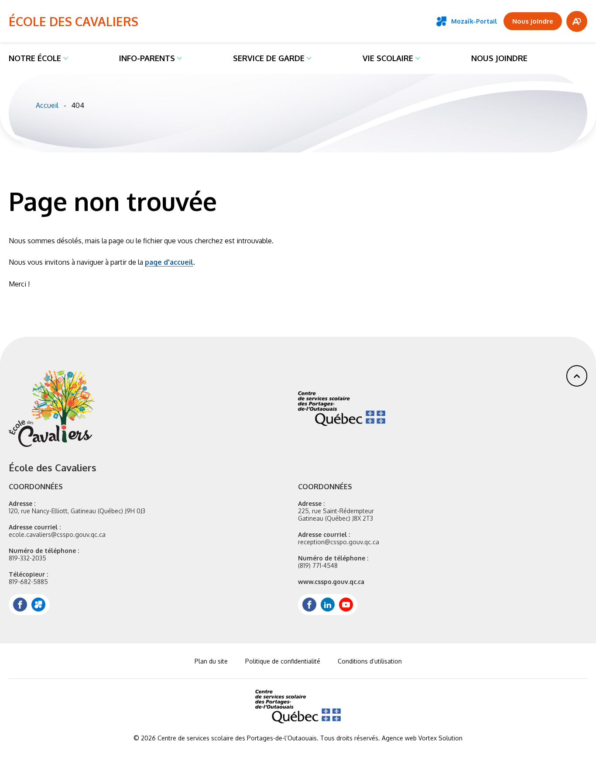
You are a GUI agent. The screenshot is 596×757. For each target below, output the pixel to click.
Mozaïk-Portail (474, 21)
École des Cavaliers (73, 21)
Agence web (399, 738)
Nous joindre (499, 58)
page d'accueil (169, 262)
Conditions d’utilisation (370, 661)
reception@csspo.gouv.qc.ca (338, 542)
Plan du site (211, 661)
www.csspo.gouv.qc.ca (331, 581)
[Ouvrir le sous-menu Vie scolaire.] (417, 58)
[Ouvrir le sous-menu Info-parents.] (179, 58)
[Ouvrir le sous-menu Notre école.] (65, 58)
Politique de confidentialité (282, 661)
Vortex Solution (440, 738)
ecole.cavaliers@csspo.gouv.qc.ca (57, 534)
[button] (576, 376)
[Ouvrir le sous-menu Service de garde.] (309, 58)
